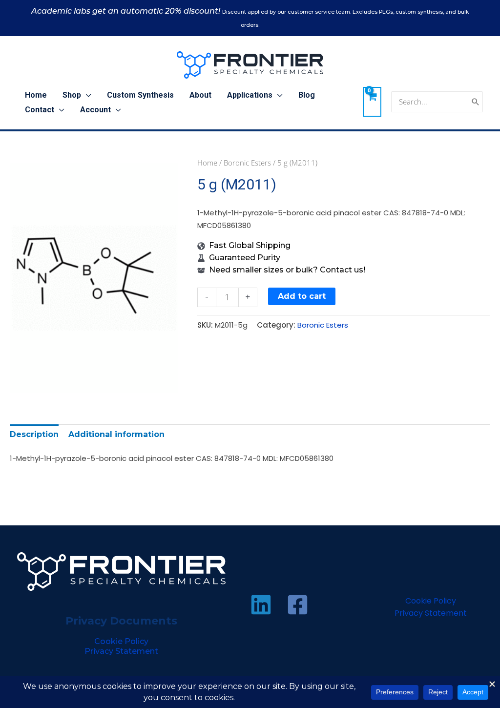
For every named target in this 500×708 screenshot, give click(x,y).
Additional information (116, 434)
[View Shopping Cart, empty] (372, 101)
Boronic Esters (247, 162)
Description (34, 434)
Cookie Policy (121, 641)
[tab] (34, 434)
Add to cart (302, 296)
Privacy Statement (121, 651)
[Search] (475, 102)
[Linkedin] (261, 605)
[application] (86, 95)
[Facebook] (298, 605)
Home (207, 162)
